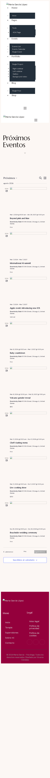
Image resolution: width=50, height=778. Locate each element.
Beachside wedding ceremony (23, 532)
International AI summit (20, 263)
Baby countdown (17, 353)
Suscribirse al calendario (23, 560)
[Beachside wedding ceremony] (28, 514)
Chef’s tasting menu (19, 442)
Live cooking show (18, 487)
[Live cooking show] (28, 469)
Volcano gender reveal (20, 398)
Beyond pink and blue (19, 218)
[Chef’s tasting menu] (28, 424)
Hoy (25, 551)
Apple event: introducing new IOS (25, 308)
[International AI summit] (28, 244)
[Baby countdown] (28, 334)
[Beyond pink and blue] (28, 199)
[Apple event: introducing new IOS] (28, 289)
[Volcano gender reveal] (28, 379)
